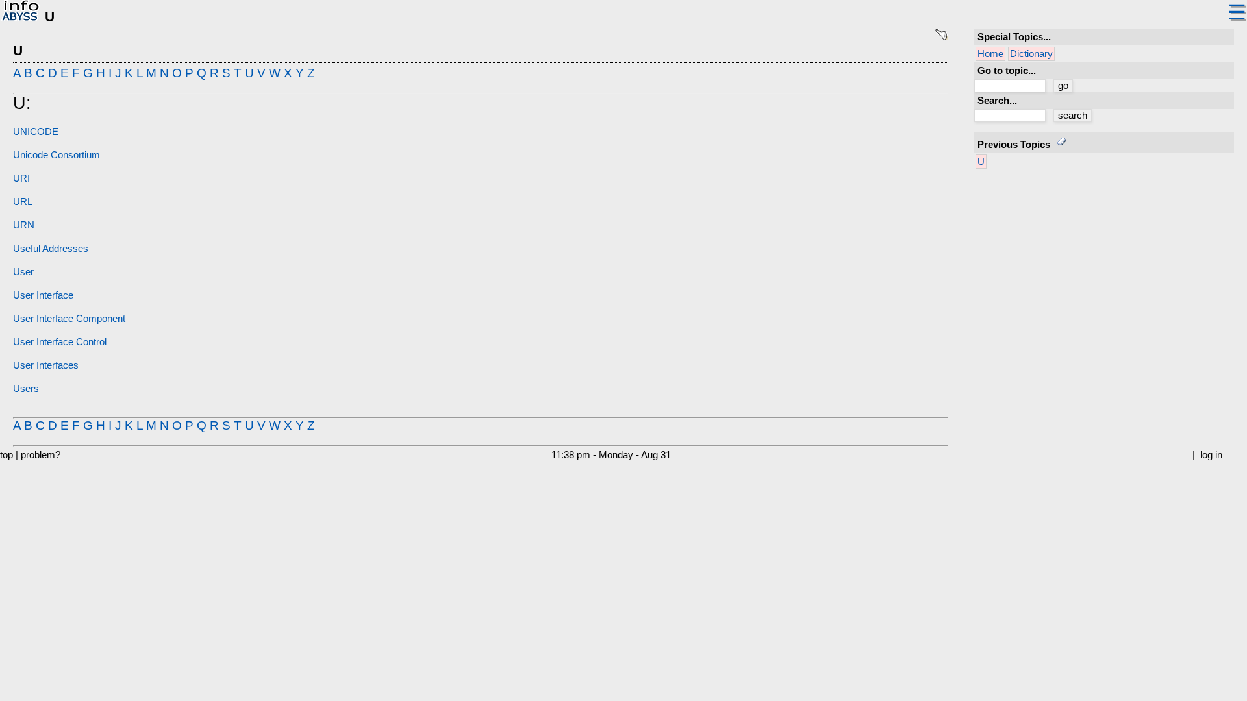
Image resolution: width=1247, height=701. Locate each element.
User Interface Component (69, 319)
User (23, 272)
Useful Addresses (50, 248)
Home (990, 54)
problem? (40, 455)
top (6, 455)
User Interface (43, 295)
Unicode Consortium (56, 155)
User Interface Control (60, 342)
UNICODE (35, 132)
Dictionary (1031, 54)
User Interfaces (46, 365)
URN (23, 225)
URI (21, 178)
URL (22, 202)
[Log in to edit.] (941, 37)
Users (26, 389)
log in (1211, 455)
